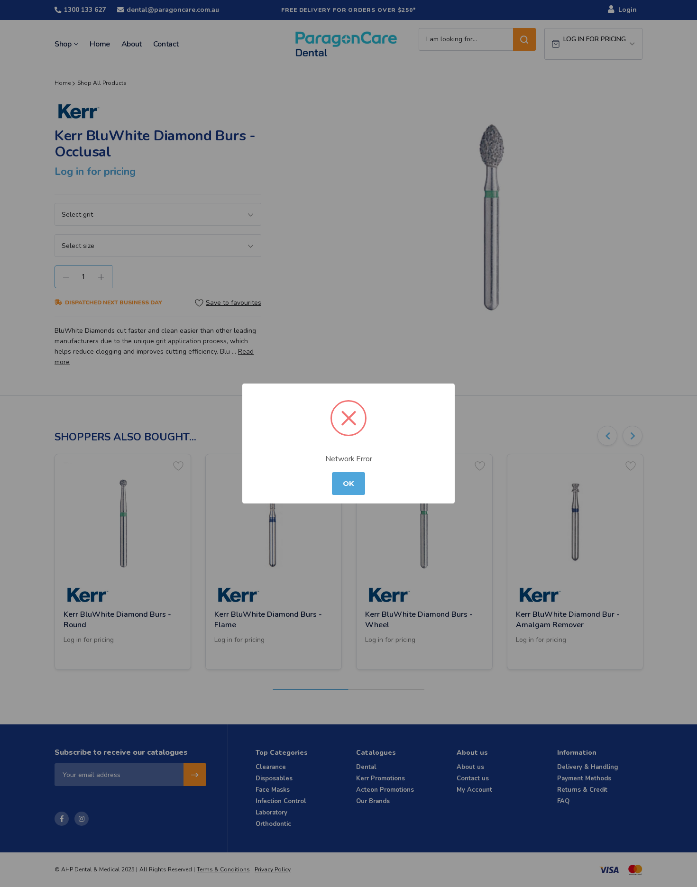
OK (348, 483)
